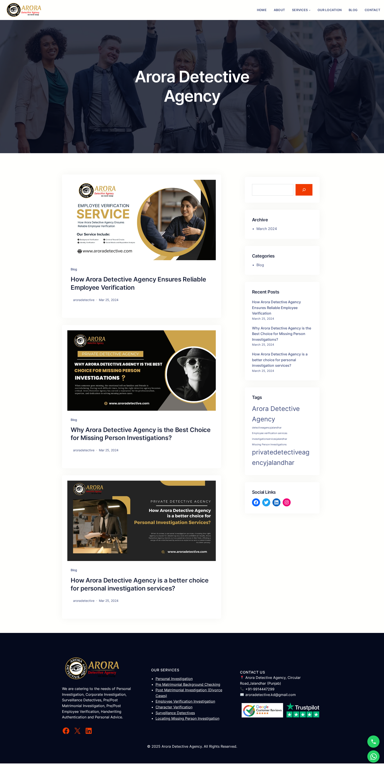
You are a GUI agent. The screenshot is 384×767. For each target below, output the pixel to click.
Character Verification (174, 707)
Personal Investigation (174, 678)
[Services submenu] (309, 10)
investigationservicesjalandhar (269, 439)
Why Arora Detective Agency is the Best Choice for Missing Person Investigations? (141, 434)
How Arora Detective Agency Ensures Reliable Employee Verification (138, 283)
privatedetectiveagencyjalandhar (281, 457)
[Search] (304, 190)
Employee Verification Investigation (185, 701)
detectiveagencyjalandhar (267, 427)
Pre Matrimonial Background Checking (188, 684)
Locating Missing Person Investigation (187, 718)
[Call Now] (373, 741)
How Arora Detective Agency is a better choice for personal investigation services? (140, 584)
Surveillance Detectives (175, 713)
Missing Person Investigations (269, 444)
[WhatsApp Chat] (373, 756)
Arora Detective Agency (276, 414)
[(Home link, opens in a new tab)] (24, 10)
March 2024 (266, 228)
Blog (74, 269)
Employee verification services (269, 433)
